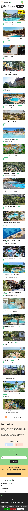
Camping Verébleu (8, 411)
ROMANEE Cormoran (8, 326)
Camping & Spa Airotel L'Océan (11, 156)
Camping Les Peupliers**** (10, 105)
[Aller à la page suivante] (20, 417)
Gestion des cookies (9, 505)
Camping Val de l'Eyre (8, 342)
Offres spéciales (5, 491)
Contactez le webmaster (14, 474)
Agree (7, 509)
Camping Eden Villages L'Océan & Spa (13, 222)
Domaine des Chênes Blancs (10, 73)
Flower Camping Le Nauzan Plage (11, 393)
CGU (2, 505)
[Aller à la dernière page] (22, 417)
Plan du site (14, 499)
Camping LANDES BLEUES (9, 22)
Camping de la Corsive (9, 173)
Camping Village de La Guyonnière (12, 121)
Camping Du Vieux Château (10, 206)
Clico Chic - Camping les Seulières (12, 292)
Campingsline (9, 2)
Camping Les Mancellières (10, 377)
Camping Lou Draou (8, 56)
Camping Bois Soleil (8, 310)
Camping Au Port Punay (9, 139)
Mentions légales (5, 502)
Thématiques (4, 488)
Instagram (20, 444)
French (25, 1)
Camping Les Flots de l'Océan (11, 190)
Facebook (10, 444)
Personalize (21, 509)
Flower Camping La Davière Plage (12, 240)
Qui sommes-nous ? (6, 499)
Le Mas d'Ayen (6, 89)
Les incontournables (6, 483)
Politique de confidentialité (17, 502)
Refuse (14, 509)
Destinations (4, 486)
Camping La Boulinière (9, 258)
